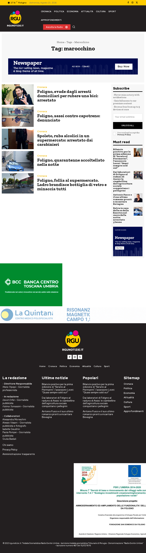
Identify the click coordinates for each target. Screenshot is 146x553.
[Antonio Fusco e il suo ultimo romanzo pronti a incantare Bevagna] (138, 198)
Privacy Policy (124, 134)
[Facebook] (128, 3)
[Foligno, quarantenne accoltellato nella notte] (18, 161)
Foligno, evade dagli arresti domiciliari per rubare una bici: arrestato (67, 96)
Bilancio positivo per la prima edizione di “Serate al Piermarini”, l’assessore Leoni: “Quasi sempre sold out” (122, 158)
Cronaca (42, 87)
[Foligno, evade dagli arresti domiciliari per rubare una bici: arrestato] (18, 94)
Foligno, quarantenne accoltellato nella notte (71, 162)
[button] (73, 26)
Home (60, 42)
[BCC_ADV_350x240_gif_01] (31, 305)
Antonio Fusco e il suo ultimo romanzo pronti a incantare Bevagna (122, 199)
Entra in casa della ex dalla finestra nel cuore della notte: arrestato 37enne (121, 215)
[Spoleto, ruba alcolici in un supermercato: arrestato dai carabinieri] (18, 139)
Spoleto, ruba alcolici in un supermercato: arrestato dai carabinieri (65, 140)
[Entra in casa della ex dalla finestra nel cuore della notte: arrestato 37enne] (138, 211)
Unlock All (127, 125)
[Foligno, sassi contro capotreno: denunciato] (18, 116)
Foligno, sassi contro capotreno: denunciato (68, 118)
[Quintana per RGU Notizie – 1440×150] (73, 321)
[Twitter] (137, 3)
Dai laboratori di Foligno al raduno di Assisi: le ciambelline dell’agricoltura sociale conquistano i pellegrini (122, 181)
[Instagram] (132, 3)
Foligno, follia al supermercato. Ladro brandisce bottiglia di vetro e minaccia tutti (72, 184)
